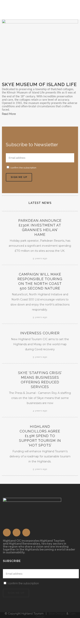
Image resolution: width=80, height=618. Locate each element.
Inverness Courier (40, 333)
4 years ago (40, 410)
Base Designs (57, 613)
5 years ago (40, 258)
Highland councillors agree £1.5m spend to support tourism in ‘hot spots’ (40, 435)
